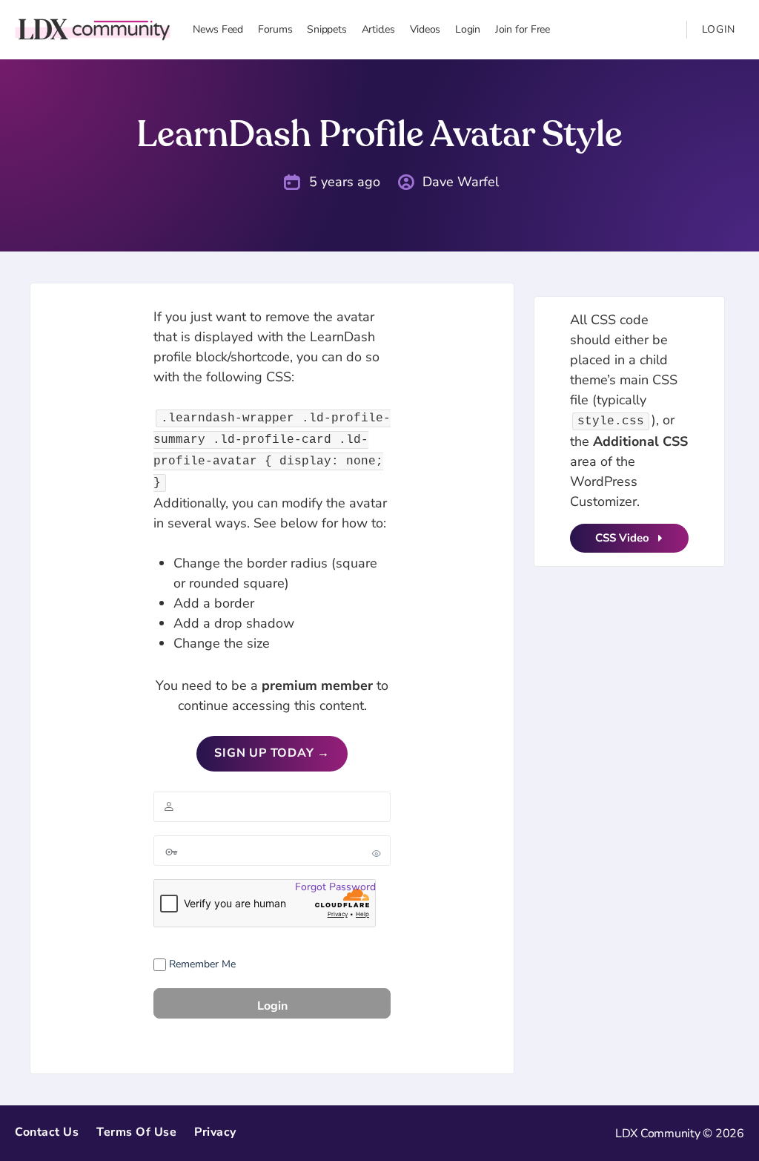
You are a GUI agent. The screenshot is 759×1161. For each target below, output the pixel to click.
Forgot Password (335, 887)
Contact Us (47, 1132)
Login (719, 29)
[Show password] (376, 853)
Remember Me (201, 964)
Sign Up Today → (272, 753)
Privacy (215, 1132)
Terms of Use (136, 1132)
